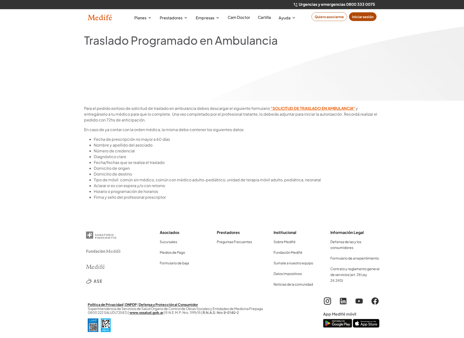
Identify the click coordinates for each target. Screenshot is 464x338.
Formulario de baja (174, 263)
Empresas (205, 17)
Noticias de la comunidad (293, 284)
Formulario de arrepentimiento (354, 258)
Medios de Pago (172, 252)
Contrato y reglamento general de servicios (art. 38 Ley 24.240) (354, 274)
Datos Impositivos (288, 273)
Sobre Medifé (285, 241)
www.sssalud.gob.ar (146, 312)
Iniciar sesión (362, 16)
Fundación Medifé (288, 252)
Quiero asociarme (329, 16)
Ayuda (285, 17)
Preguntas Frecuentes (234, 241)
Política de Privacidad (105, 304)
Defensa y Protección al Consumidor (168, 304)
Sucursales (168, 241)
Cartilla (264, 17)
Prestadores (171, 17)
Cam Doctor (239, 17)
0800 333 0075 (360, 4)
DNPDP (131, 304)
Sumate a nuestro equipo (293, 263)
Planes (140, 17)
